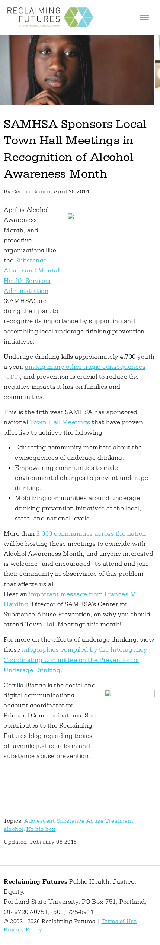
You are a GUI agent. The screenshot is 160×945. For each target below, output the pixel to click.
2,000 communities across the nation (91, 534)
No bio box (41, 829)
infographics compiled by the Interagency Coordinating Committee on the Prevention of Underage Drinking (75, 660)
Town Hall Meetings (60, 422)
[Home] (50, 17)
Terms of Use (119, 921)
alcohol (13, 829)
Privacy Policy (23, 929)
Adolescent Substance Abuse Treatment (78, 821)
